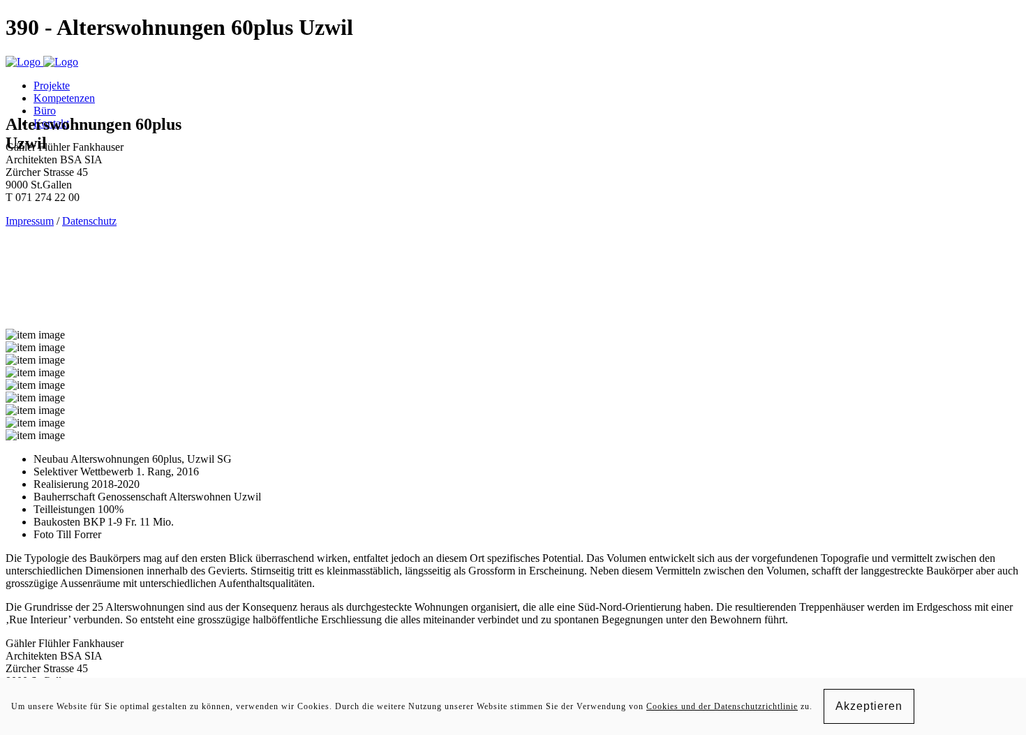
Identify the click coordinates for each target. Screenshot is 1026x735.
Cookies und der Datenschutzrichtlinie (722, 706)
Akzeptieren (868, 706)
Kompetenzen (64, 98)
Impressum (30, 221)
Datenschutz (89, 221)
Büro (45, 111)
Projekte (52, 85)
